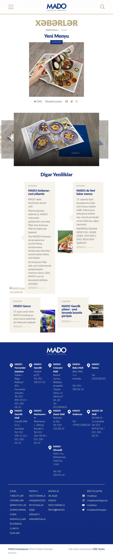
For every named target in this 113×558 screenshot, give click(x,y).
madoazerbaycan (97, 500)
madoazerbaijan (97, 509)
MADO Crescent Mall (58, 368)
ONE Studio (98, 549)
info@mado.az (58, 509)
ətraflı (33, 288)
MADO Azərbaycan (18, 549)
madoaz (92, 495)
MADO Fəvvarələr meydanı (20, 368)
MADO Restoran (52, 30)
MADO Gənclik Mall (19, 414)
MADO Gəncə (22, 306)
